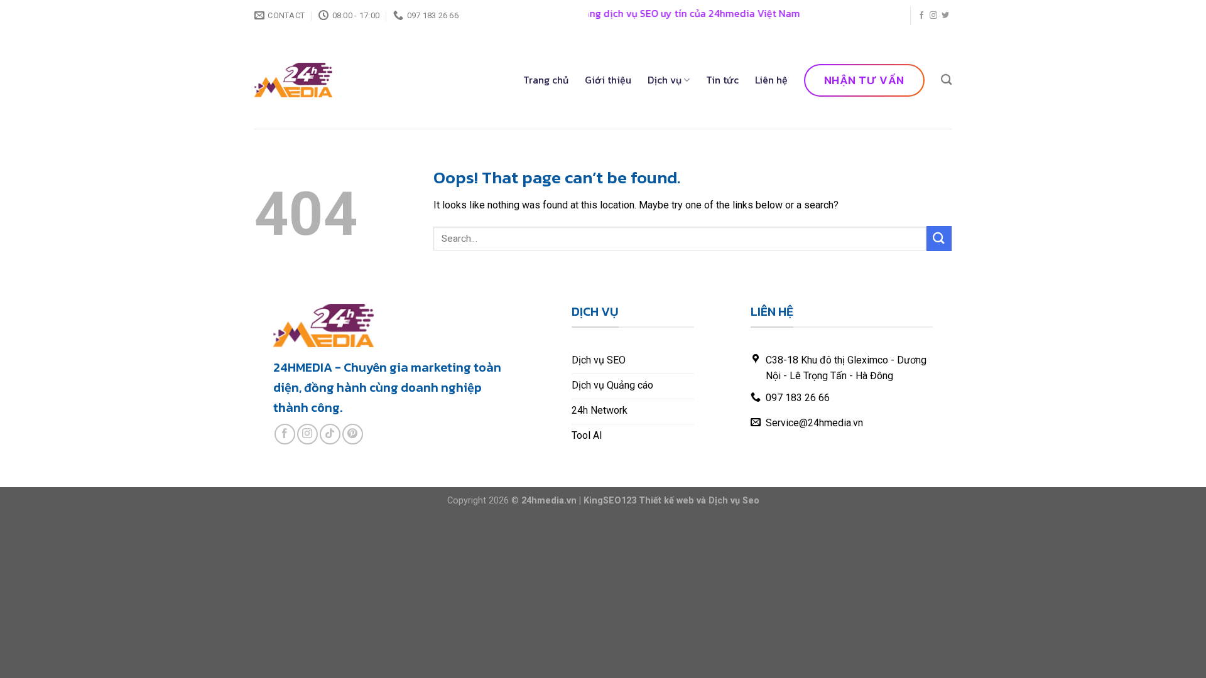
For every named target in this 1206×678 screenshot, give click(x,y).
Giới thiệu (608, 79)
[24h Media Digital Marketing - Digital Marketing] (293, 80)
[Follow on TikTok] (330, 434)
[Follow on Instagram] (933, 15)
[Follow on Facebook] (921, 15)
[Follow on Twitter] (945, 15)
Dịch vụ (665, 79)
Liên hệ (771, 79)
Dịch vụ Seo (734, 500)
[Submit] (939, 238)
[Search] (946, 80)
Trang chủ (545, 79)
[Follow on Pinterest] (352, 434)
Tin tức (722, 79)
